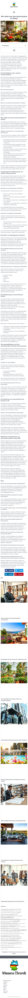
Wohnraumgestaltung (8, 947)
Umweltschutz (13, 944)
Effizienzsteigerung (7, 916)
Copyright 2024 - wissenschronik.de (14, 996)
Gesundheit (14, 923)
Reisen (5, 988)
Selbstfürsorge (6, 937)
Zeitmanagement (18, 947)
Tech (4, 989)
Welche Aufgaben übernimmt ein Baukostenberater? (13, 820)
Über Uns (5, 991)
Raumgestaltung (15, 935)
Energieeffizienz (7, 917)
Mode (4, 986)
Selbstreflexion (16, 936)
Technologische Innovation (7, 942)
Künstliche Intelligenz (8, 926)
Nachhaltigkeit (20, 930)
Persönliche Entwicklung (13, 931)
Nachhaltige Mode (7, 930)
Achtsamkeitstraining (7, 911)
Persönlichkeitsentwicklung (7, 933)
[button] (14, 12)
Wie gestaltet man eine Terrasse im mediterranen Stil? (14, 659)
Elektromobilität (18, 916)
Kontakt (5, 992)
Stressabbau (16, 938)
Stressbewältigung (9, 940)
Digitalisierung (13, 914)
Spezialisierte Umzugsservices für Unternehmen (12, 901)
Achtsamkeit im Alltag (14, 909)
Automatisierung (17, 910)
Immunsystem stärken (7, 925)
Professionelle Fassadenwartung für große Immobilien (14, 740)
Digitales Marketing (11, 912)
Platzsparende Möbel (19, 933)
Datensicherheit (4, 912)
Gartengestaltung (8, 921)
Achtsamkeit (4, 909)
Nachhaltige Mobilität (14, 928)
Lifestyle (5, 985)
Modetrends (5, 928)
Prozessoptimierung (6, 935)
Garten (5, 983)
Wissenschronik (7, 980)
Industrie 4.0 (16, 925)
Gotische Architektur (21, 923)
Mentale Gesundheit (20, 926)
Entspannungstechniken (10, 919)
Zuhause (5, 982)
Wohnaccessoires (11, 945)
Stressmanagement (23, 940)
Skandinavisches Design (6, 938)
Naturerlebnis (4, 931)
